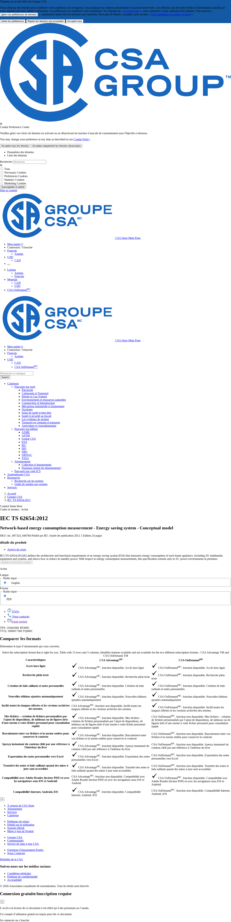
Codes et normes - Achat (14, 509)
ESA (24, 442)
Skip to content (8, 190)
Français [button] (12, 250)
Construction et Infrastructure (38, 403)
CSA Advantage (111, 660)
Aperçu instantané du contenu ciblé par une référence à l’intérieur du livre (36, 746)
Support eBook (16, 827)
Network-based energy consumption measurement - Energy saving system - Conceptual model (86, 528)
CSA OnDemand (19, 289)
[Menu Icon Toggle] (8, 264)
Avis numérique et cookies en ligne (171, 14)
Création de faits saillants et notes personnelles (36, 685)
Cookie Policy (82, 139)
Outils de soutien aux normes (30, 484)
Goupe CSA (29, 438)
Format (4, 588)
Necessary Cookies (15, 172)
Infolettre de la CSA (11, 859)
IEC (24, 445)
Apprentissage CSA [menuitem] (18, 474)
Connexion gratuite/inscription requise (36, 893)
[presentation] (1, 124)
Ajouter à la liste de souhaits (16, 562)
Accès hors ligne (35, 666)
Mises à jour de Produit (20, 831)
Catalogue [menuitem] (13, 383)
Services (12, 812)
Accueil (11, 493)
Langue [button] (11, 269)
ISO (24, 448)
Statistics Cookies (14, 179)
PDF (9, 599)
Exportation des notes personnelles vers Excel (35, 756)
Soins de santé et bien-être (36, 412)
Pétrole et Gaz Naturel (34, 396)
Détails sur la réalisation (20, 824)
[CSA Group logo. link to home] (115, 120)
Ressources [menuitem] (13, 477)
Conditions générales (19, 873)
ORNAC (27, 454)
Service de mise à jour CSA (23, 843)
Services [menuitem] (12, 487)
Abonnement (14, 808)
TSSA (25, 458)
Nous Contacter (16, 853)
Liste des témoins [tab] (17, 155)
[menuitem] (126, 390)
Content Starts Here (11, 506)
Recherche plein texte (36, 675)
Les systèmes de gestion (35, 419)
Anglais (18, 253)
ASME (26, 432)
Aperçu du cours (16, 549)
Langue (4, 574)
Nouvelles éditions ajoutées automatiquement (35, 696)
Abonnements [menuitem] (22, 461)
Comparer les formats (20, 638)
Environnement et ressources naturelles (44, 399)
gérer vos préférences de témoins (18, 14)
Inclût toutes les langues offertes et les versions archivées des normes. (36, 707)
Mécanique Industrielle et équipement (43, 406)
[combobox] (16, 373)
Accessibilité (14, 879)
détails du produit (13, 542)
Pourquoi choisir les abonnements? (41, 467)
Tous (7, 168)
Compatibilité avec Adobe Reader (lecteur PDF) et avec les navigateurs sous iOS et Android (35, 779)
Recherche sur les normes (28, 480)
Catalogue (13, 815)
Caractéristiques (36, 659)
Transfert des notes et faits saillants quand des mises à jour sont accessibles (35, 767)
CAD (17, 260)
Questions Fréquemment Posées (25, 849)
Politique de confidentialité (22, 876)
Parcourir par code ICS (27, 471)
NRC (25, 451)
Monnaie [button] (12, 279)
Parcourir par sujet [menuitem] (24, 386)
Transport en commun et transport (41, 422)
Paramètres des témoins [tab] (20, 152)
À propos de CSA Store (20, 805)
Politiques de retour (18, 821)
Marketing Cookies (15, 183)
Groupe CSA (14, 496)
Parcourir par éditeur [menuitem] (26, 429)
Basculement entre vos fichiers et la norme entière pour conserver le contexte (35, 735)
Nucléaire (27, 409)
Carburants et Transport (35, 393)
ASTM (26, 435)
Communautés (15, 840)
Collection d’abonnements (36, 464)
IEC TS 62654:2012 (18, 500)
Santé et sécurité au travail (36, 416)
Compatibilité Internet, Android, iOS (35, 791)
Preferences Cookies (16, 176)
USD (10, 257)
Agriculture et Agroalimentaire (39, 425)
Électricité (27, 390)
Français (19, 276)
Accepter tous (131, 10)
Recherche (6, 161)
